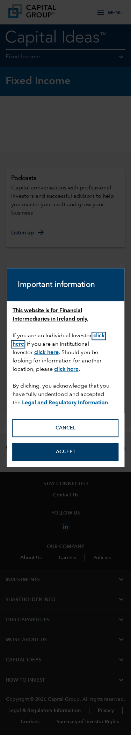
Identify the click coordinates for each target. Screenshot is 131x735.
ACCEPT (65, 451)
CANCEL (65, 428)
